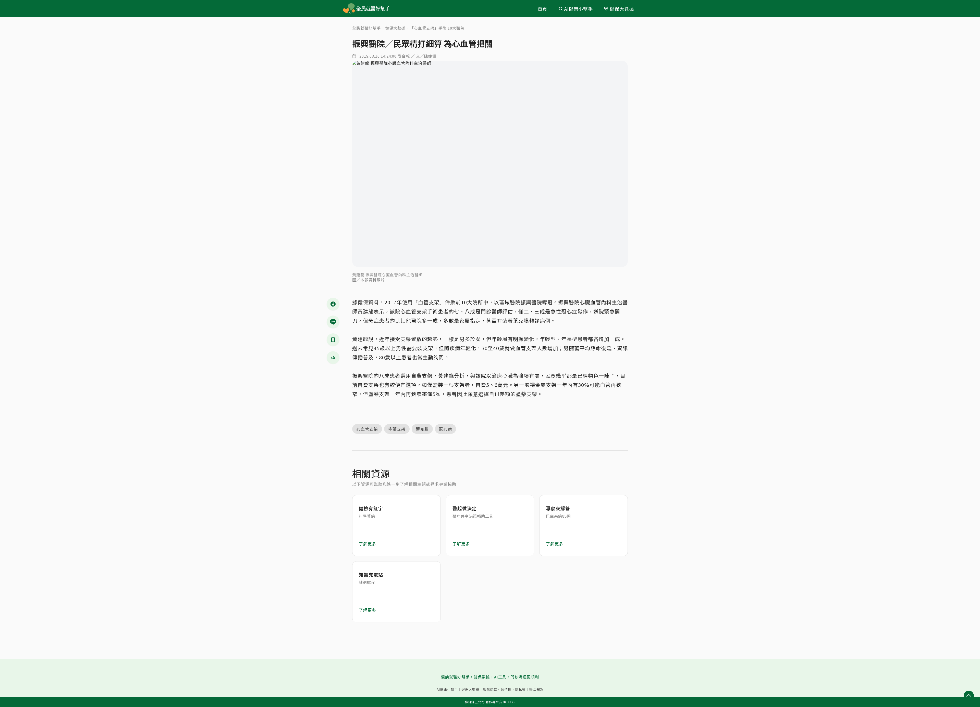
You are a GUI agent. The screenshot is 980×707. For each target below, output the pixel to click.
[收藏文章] (333, 339)
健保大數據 (622, 8)
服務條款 (490, 689)
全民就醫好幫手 (366, 28)
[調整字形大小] (333, 357)
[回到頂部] (969, 696)
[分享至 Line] (333, 322)
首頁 (542, 8)
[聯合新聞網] (349, 8)
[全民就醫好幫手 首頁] (373, 8)
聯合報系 (536, 689)
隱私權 (520, 689)
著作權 (506, 689)
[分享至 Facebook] (333, 304)
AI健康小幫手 (578, 8)
